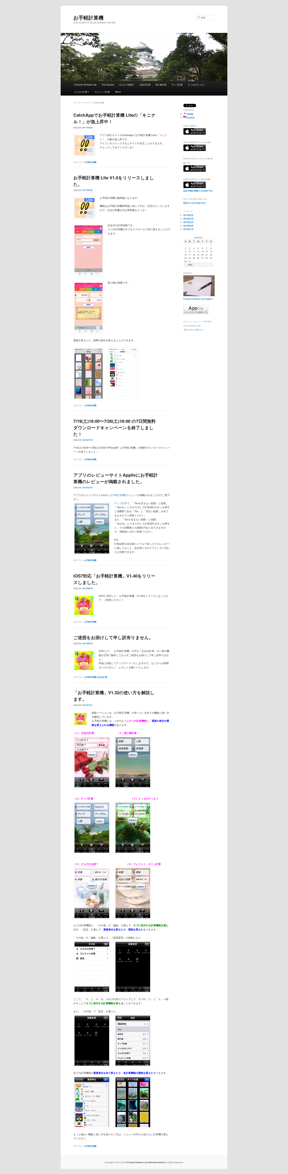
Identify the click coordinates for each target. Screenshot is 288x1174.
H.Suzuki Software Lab (85, 84)
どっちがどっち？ (196, 84)
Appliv (104, 495)
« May (189, 264)
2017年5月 (188, 215)
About (118, 91)
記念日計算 (145, 84)
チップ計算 (177, 84)
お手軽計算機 (88, 17)
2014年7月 (188, 218)
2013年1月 (188, 229)
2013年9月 (188, 225)
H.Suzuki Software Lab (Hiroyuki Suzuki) (145, 1162)
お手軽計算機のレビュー (124, 495)
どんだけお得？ (81, 91)
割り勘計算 (161, 84)
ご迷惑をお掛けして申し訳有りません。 (113, 637)
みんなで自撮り (126, 84)
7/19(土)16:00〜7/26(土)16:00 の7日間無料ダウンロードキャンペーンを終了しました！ (114, 427)
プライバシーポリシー (193, 329)
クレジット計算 (102, 91)
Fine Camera (108, 84)
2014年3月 (188, 222)
